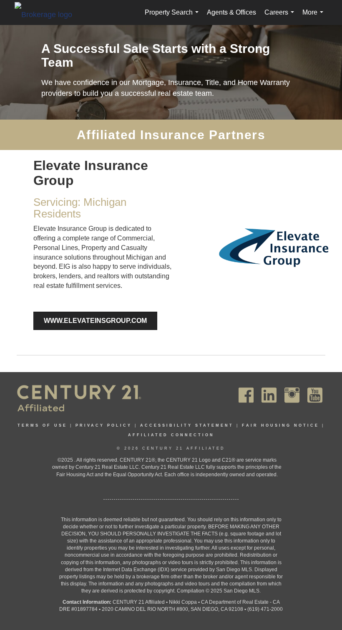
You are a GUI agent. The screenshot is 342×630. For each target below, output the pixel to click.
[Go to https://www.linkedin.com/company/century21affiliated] (269, 395)
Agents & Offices (231, 12)
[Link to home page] (47, 14)
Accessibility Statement (187, 425)
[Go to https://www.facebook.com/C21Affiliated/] (246, 395)
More (314, 17)
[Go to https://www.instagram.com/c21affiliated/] (292, 395)
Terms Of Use (42, 425)
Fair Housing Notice (280, 425)
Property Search (173, 17)
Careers (280, 17)
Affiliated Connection (171, 435)
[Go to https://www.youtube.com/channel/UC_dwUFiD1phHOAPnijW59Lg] (314, 395)
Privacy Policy (103, 425)
